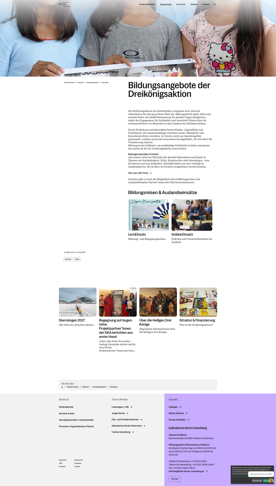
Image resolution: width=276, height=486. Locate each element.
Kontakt (174, 479)
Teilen (77, 259)
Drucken (68, 259)
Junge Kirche (118, 413)
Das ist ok (267, 481)
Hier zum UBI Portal (138, 173)
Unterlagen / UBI (120, 407)
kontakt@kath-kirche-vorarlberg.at (186, 471)
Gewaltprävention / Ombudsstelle (76, 420)
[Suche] (215, 4)
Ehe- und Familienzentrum (125, 419)
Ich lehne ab (257, 481)
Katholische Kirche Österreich (127, 426)
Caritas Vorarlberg (121, 432)
